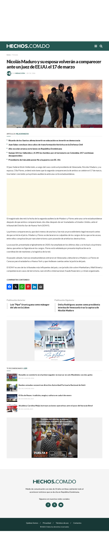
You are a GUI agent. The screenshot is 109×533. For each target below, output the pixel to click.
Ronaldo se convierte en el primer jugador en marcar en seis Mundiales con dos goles (56, 375)
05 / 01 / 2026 (31, 73)
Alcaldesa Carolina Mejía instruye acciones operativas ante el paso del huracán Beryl (56, 406)
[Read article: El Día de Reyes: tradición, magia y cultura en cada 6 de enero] (12, 398)
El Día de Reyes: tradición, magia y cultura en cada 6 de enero (45, 395)
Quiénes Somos (32, 523)
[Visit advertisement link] (54, 341)
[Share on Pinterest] (28, 287)
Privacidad (47, 523)
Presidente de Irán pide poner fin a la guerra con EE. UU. (35, 160)
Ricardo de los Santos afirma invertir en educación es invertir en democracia (44, 140)
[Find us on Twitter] (54, 504)
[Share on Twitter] (15, 287)
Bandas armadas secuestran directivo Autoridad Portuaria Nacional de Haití (52, 385)
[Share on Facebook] (9, 287)
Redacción (20, 73)
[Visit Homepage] (37, 46)
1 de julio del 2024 (26, 409)
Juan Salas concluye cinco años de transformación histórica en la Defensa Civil (46, 144)
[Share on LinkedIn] (34, 287)
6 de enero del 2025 (27, 399)
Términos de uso (62, 523)
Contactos (77, 523)
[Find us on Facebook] (48, 504)
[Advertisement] (54, 20)
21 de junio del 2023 (27, 388)
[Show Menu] (96, 46)
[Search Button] (101, 46)
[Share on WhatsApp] (22, 287)
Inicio (9, 55)
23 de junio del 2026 (27, 378)
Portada (15, 55)
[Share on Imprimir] (40, 287)
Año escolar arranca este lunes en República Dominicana (35, 148)
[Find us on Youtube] (60, 504)
